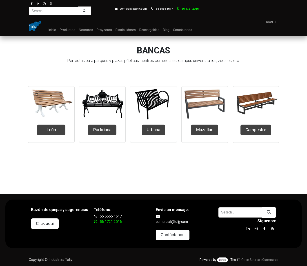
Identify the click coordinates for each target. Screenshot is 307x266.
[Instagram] (44, 4)
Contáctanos (173, 234)
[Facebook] (31, 4)
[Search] (84, 11)
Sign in (271, 22)
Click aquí (45, 223)
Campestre (255, 129)
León (51, 129)
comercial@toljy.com (133, 8)
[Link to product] (51, 103)
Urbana (153, 129)
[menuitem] (52, 30)
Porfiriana (102, 129)
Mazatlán (204, 129)
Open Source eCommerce (259, 260)
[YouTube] (50, 4)
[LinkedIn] (38, 4)
